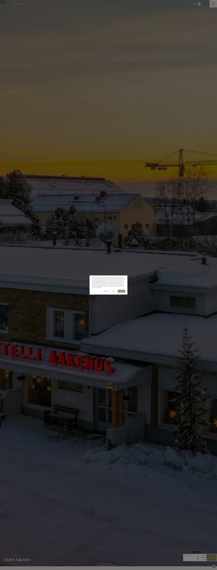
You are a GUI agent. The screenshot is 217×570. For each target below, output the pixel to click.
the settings (99, 287)
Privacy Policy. (98, 281)
